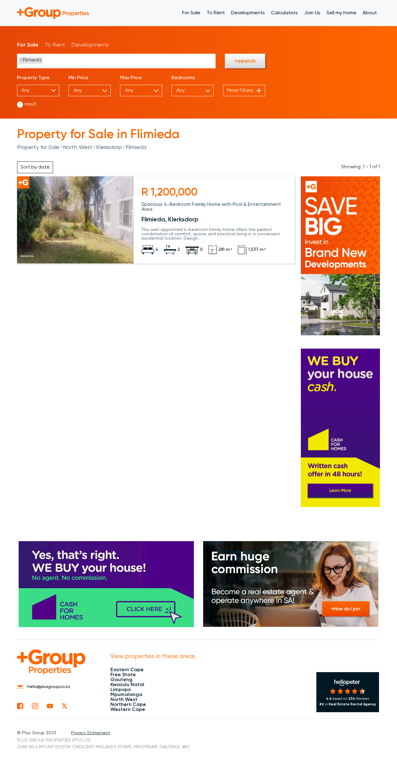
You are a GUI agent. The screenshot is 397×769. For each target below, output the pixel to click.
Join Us (312, 13)
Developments (248, 13)
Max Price (131, 77)
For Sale (191, 13)
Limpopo (120, 689)
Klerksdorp (109, 147)
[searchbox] (74, 60)
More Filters (240, 90)
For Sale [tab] (27, 45)
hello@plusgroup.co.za (48, 687)
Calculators (284, 13)
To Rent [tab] (55, 45)
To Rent (216, 13)
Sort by (35, 167)
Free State (123, 674)
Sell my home (341, 13)
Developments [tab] (90, 45)
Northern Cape (128, 704)
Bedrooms (183, 77)
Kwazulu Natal (127, 684)
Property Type (33, 77)
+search (245, 61)
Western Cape (127, 709)
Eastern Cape (127, 669)
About (370, 13)
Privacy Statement (90, 733)
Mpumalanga (126, 694)
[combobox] (116, 61)
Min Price (78, 77)
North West (77, 147)
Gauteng (121, 679)
